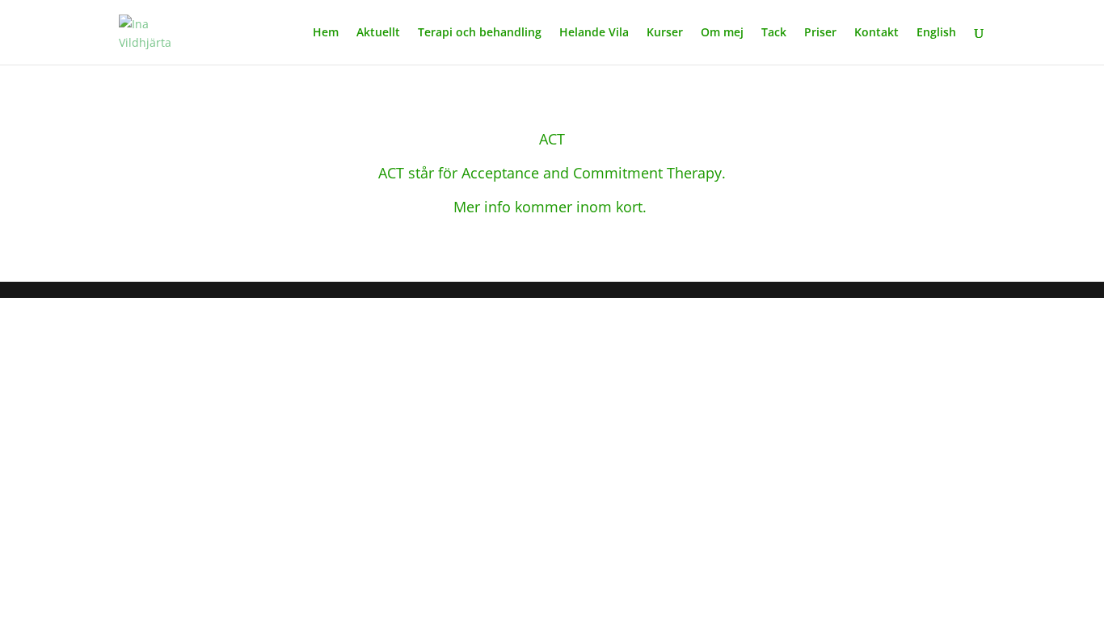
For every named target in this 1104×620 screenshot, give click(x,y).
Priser (820, 33)
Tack (773, 33)
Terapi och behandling (479, 33)
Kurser (665, 33)
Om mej (722, 33)
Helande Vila (594, 33)
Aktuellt (378, 33)
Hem (326, 33)
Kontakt (876, 33)
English (936, 33)
